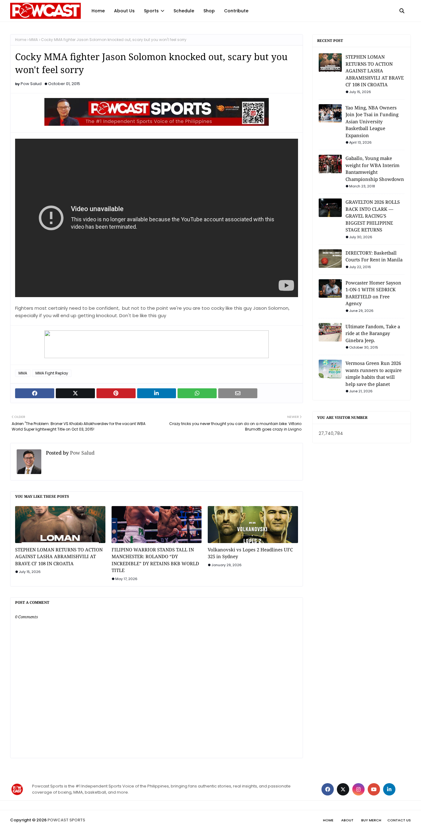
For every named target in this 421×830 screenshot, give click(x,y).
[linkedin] (389, 789)
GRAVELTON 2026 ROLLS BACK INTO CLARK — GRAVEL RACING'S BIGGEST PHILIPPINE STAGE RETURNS (372, 216)
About (347, 820)
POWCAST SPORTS (66, 820)
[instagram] (358, 789)
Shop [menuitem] (209, 11)
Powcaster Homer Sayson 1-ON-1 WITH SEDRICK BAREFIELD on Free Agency (373, 293)
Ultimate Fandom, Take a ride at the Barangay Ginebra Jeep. (372, 333)
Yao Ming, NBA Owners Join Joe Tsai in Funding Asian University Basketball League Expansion (372, 121)
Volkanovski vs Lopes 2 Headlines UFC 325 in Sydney (250, 553)
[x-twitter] (343, 789)
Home (20, 39)
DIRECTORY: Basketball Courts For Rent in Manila (374, 256)
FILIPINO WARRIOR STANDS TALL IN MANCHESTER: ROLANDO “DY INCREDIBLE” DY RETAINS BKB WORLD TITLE (155, 560)
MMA (33, 39)
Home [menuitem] (98, 11)
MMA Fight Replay (51, 373)
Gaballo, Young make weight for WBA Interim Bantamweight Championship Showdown (374, 168)
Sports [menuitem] (151, 11)
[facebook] (327, 789)
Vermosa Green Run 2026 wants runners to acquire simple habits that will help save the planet (373, 373)
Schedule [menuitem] (184, 11)
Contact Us (399, 820)
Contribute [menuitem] (236, 11)
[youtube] (374, 789)
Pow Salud (31, 84)
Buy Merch (371, 820)
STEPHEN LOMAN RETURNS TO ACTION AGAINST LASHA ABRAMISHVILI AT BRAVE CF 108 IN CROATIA (59, 556)
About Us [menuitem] (124, 11)
